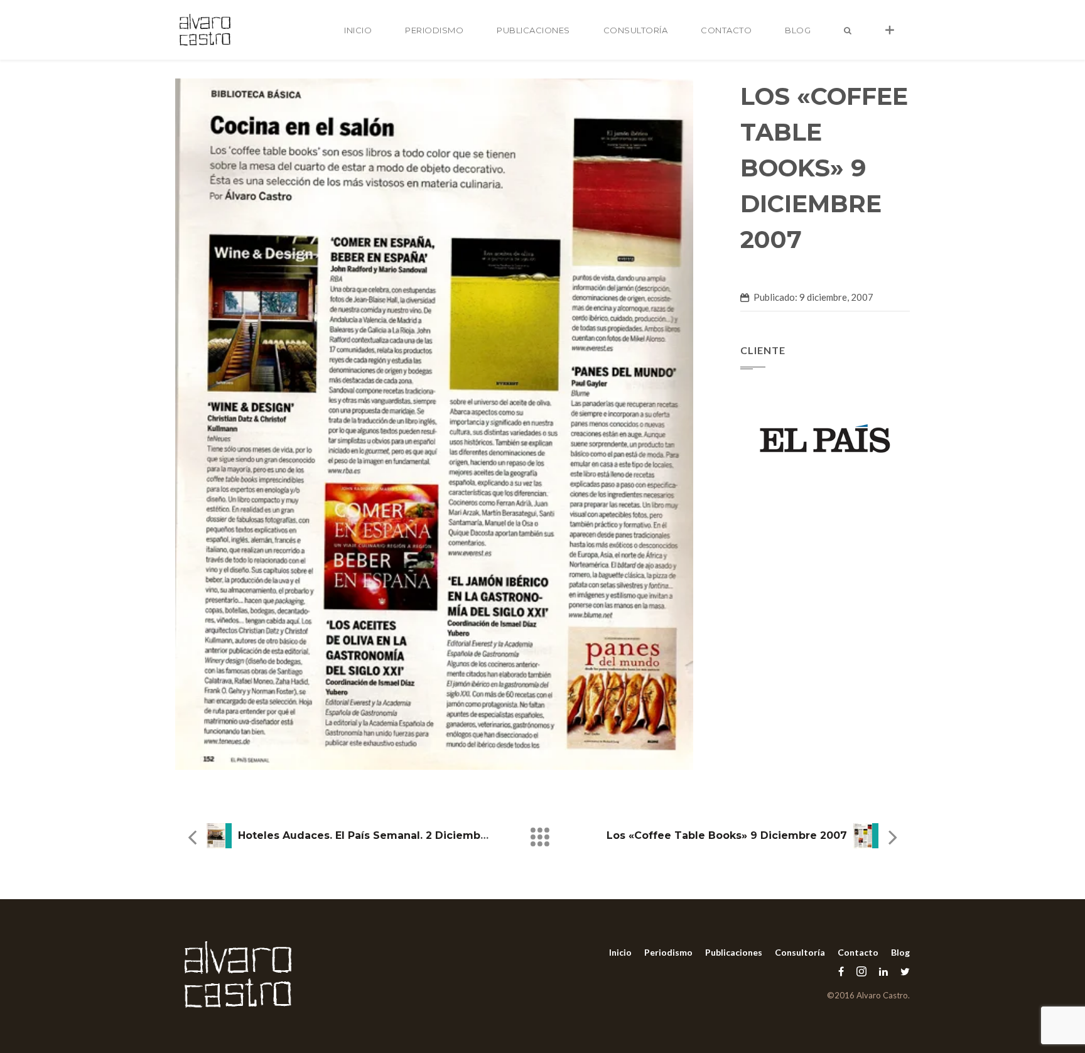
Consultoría (635, 30)
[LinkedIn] (883, 971)
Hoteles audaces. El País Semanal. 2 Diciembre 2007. (381, 835)
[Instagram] (861, 971)
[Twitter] (902, 971)
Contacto (726, 30)
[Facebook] (841, 971)
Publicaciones (533, 30)
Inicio (358, 30)
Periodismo (434, 30)
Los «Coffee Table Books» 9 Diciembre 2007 (727, 835)
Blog (798, 30)
